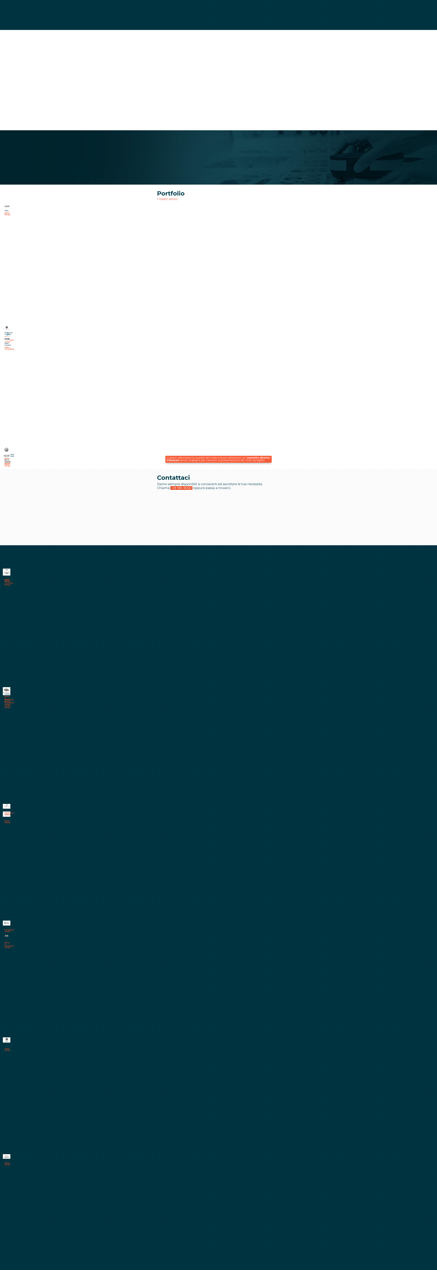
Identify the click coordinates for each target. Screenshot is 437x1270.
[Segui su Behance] (278, 619)
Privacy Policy (247, 598)
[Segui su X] (273, 619)
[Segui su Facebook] (264, 619)
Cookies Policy (163, 619)
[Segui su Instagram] (269, 619)
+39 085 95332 (181, 488)
